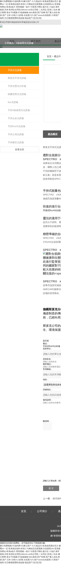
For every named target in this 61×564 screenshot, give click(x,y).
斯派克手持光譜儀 (17, 78)
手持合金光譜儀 (16, 118)
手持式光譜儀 (14, 70)
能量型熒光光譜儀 (17, 94)
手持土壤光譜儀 (16, 134)
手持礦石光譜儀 (16, 142)
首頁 (49, 56)
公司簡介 (42, 511)
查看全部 (19, 149)
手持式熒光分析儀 (17, 86)
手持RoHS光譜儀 (16, 126)
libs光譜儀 (13, 102)
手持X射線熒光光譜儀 (19, 110)
